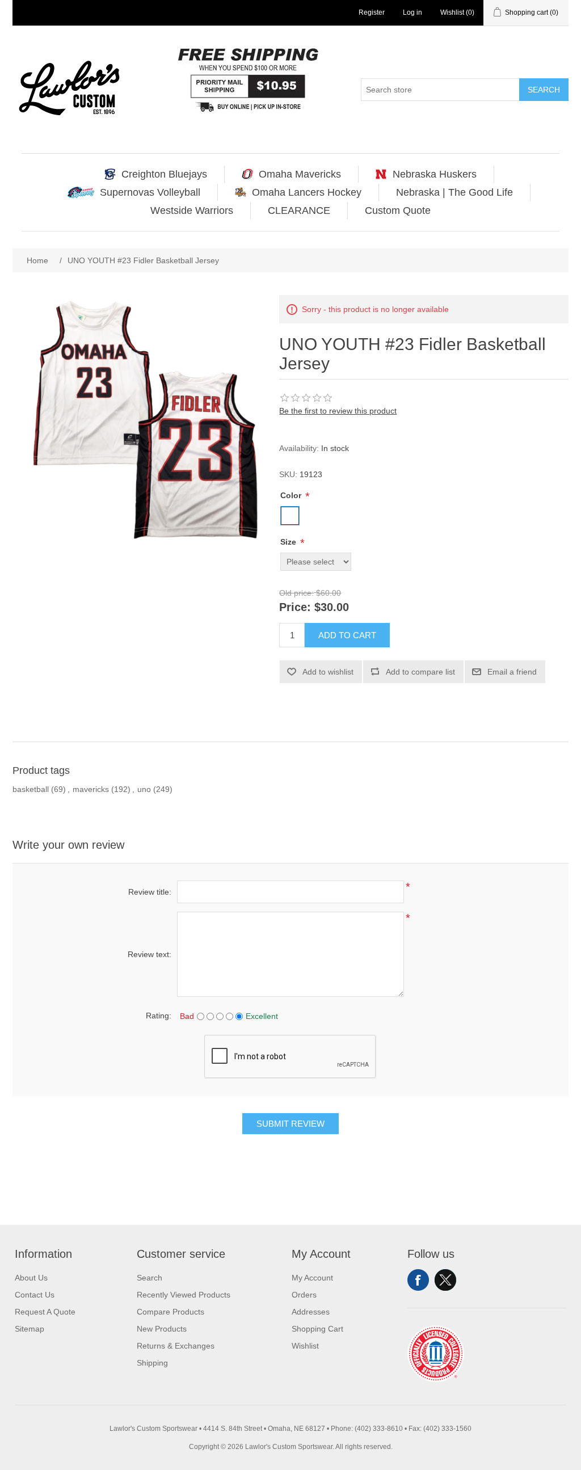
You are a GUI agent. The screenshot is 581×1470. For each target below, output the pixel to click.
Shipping (152, 1362)
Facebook (418, 1280)
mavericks (91, 789)
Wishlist (305, 1345)
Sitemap (29, 1328)
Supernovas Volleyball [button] (150, 192)
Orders (304, 1294)
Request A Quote (45, 1311)
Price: (295, 607)
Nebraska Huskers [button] (435, 174)
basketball (30, 789)
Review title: (149, 891)
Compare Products (170, 1311)
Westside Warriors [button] (191, 210)
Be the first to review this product (338, 410)
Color (292, 495)
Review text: (149, 954)
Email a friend (512, 671)
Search (544, 89)
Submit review (290, 1123)
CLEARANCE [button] (299, 210)
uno (144, 789)
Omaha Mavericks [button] (300, 174)
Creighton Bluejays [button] (164, 174)
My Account (312, 1277)
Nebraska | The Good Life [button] (454, 192)
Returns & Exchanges (175, 1345)
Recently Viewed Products (183, 1294)
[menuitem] (156, 174)
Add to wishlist (327, 671)
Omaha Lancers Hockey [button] (306, 192)
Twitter (445, 1280)
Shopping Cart (317, 1328)
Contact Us (34, 1294)
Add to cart (347, 635)
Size (289, 541)
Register (372, 12)
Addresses (311, 1311)
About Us (31, 1277)
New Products (162, 1328)
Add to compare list (420, 671)
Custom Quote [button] (398, 210)
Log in (412, 12)
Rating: (158, 1015)
